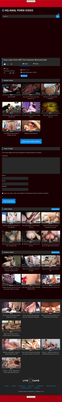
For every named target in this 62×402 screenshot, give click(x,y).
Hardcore (25, 75)
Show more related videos (31, 141)
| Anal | (6, 386)
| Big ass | (31, 386)
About (26, 63)
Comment (5, 155)
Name (4, 175)
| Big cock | (22, 386)
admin (27, 70)
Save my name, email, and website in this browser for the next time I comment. (26, 193)
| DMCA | (36, 388)
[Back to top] (57, 397)
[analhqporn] (31, 381)
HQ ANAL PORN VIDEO (18, 10)
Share (37, 63)
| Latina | (13, 386)
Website (4, 186)
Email (4, 181)
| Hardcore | (40, 386)
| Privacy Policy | (51, 386)
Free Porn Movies (31, 1)
